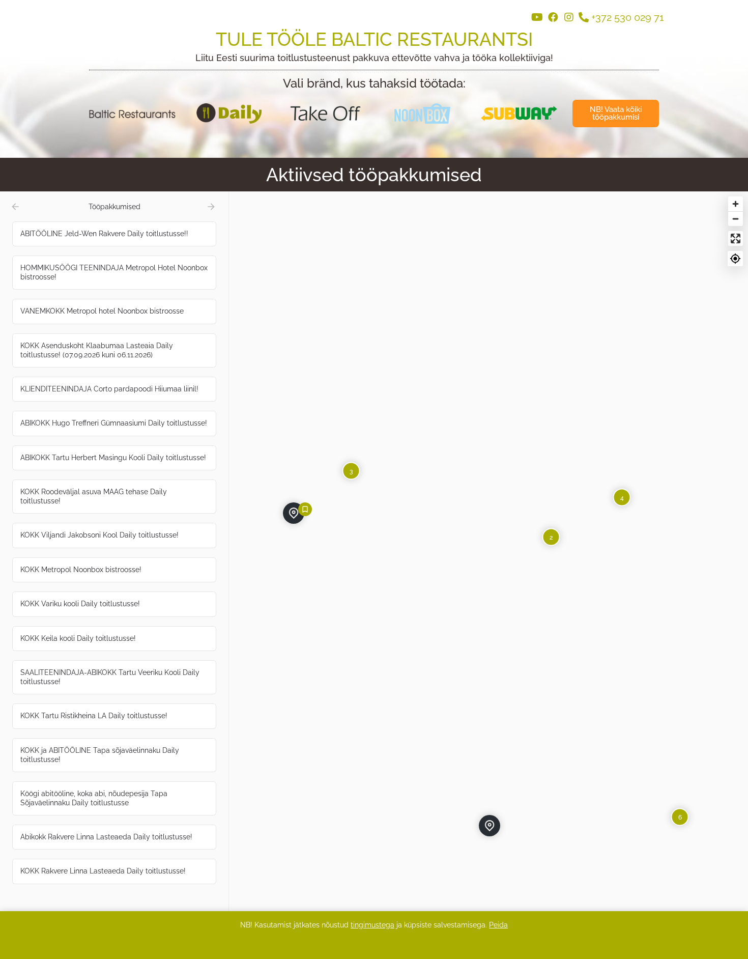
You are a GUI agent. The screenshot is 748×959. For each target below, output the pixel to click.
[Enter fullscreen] (735, 238)
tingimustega (372, 925)
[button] (615, 113)
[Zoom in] (735, 203)
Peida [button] (498, 925)
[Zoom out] (735, 218)
